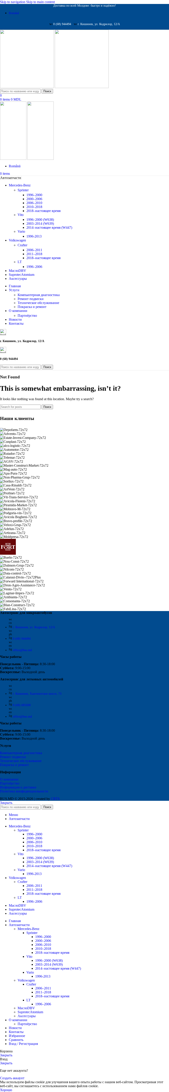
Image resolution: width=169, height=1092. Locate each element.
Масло (26, 1008)
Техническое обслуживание (38, 303)
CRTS (55, 799)
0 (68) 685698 (22, 705)
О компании (9, 779)
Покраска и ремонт (32, 307)
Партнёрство (27, 315)
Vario (21, 231)
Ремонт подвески (31, 299)
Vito (21, 215)
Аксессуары (27, 1016)
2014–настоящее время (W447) (49, 227)
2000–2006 (34, 199)
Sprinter (23, 190)
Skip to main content (40, 2)
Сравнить (16, 1040)
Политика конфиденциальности (24, 791)
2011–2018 (34, 254)
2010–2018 (34, 207)
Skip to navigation (13, 2)
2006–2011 (34, 250)
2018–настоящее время (43, 211)
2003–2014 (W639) (40, 223)
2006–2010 (34, 203)
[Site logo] (27, 87)
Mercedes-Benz (28, 929)
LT (20, 262)
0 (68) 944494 (22, 638)
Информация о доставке (18, 787)
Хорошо (6, 1090)
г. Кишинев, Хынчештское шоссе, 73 (37, 693)
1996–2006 (34, 267)
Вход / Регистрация (23, 1044)
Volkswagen (26, 980)
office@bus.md (22, 650)
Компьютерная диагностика (39, 295)
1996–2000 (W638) (40, 219)
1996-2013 (34, 236)
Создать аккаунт (12, 1078)
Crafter (22, 245)
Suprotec (30, 1012)
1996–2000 (34, 195)
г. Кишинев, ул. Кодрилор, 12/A (34, 627)
